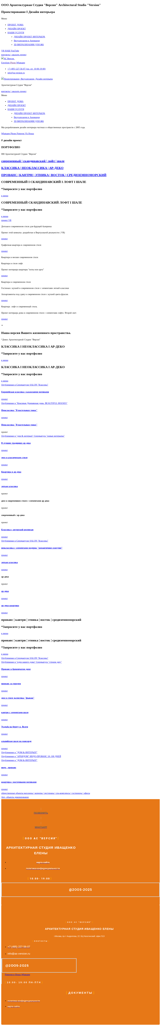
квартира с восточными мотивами (18, 782)
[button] (80, 19)
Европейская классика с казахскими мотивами (25, 392)
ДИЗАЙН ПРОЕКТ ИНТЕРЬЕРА (29, 37)
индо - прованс (8, 767)
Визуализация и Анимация (27, 41)
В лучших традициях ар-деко (16, 443)
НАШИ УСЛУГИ (16, 32)
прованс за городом (11, 683)
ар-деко (5, 591)
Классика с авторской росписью (17, 530)
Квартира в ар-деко (11, 472)
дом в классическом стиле (14, 457)
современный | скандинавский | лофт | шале (32, 161)
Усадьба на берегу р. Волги (14, 727)
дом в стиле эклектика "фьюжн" (17, 698)
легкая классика (9, 486)
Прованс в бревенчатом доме (16, 669)
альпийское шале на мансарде (16, 741)
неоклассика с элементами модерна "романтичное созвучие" (32, 548)
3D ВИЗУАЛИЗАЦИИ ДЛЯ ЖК (29, 44)
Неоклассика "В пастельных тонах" (19, 410)
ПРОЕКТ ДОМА (15, 25)
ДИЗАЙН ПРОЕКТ (17, 29)
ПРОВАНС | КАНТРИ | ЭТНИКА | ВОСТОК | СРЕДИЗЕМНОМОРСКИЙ (53, 175)
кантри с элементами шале (14, 712)
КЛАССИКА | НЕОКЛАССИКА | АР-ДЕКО (32, 168)
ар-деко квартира (10, 605)
